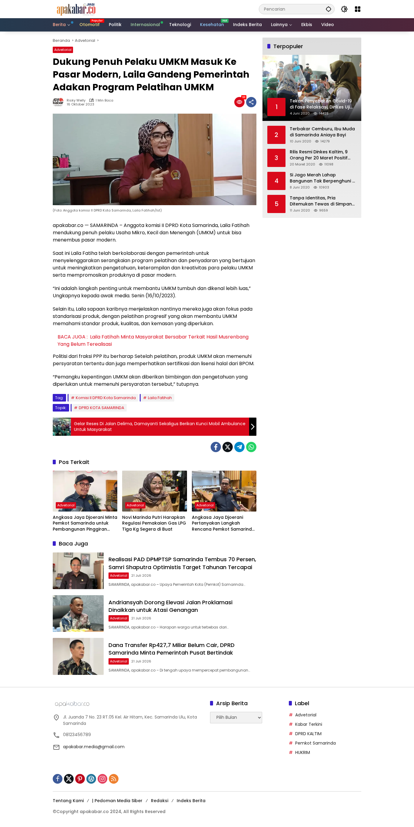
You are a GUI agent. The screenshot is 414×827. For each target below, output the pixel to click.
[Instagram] (102, 779)
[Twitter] (227, 447)
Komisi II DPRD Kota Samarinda (106, 398)
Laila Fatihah (160, 398)
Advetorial (63, 49)
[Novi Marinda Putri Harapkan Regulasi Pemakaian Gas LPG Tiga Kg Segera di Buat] (154, 491)
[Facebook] (216, 447)
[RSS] (114, 779)
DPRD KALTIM (308, 734)
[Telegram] (239, 447)
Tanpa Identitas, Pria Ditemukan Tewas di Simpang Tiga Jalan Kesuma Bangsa (322, 201)
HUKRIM (302, 752)
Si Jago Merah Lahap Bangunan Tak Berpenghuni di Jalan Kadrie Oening (323, 178)
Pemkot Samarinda (315, 743)
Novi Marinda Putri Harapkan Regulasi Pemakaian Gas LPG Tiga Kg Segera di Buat (154, 523)
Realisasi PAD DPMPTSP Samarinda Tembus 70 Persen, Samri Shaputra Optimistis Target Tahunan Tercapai (182, 563)
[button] (328, 9)
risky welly (76, 100)
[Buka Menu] (357, 9)
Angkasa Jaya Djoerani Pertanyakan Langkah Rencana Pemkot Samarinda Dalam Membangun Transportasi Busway (223, 523)
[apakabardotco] (76, 9)
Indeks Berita (191, 801)
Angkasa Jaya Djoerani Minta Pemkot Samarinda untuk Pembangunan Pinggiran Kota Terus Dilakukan (85, 523)
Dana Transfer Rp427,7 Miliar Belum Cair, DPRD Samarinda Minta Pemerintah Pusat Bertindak (172, 648)
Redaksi (159, 801)
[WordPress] (91, 779)
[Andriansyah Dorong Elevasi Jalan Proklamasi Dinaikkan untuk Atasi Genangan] (78, 613)
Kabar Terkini (308, 724)
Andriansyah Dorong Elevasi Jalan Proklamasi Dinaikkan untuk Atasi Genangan (170, 606)
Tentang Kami (68, 801)
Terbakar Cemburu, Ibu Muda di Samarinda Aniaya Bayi (322, 132)
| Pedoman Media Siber (117, 801)
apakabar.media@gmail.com (94, 747)
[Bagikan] (251, 102)
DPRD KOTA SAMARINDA (101, 408)
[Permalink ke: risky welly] (60, 102)
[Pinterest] (80, 779)
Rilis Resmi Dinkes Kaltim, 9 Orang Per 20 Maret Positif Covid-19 (319, 155)
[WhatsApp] (251, 447)
